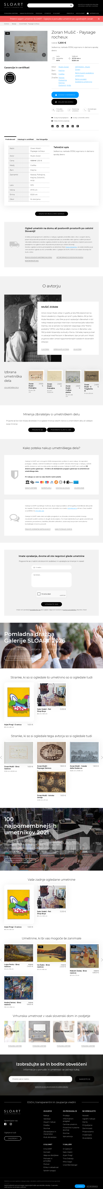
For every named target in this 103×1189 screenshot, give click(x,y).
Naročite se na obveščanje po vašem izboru (51, 1087)
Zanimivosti (87, 1128)
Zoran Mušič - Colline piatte (73, 377)
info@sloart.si (72, 508)
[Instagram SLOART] (11, 1124)
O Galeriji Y (67, 1149)
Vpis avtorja (68, 1136)
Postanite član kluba (61, 430)
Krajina (61, 70)
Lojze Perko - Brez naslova (18, 953)
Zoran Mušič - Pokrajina (36, 376)
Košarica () (94, 13)
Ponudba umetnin (11, 13)
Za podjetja (87, 1138)
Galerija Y (13, 1138)
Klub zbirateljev (49, 1137)
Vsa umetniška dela (11, 387)
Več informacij (92, 1186)
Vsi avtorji (77, 349)
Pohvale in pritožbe (47, 1160)
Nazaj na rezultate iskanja (51, 214)
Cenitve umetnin (70, 1124)
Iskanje (14, 24)
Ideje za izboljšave (50, 1155)
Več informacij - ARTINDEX (20, 860)
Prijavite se (37, 430)
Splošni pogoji (49, 1171)
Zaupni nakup (49, 1122)
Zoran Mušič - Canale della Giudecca (84, 752)
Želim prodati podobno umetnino (83, 80)
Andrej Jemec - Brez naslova (18, 987)
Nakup (46, 1116)
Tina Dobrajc (68, 1158)
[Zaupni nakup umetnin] (63, 1031)
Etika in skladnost (51, 1167)
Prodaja (39, 13)
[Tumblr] (78, 126)
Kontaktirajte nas (32, 260)
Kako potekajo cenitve (63, 529)
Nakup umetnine (31, 488)
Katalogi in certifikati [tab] (26, 139)
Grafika (61, 74)
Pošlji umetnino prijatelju (61, 121)
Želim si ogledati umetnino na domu (38, 257)
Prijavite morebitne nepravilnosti (37, 529)
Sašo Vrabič (67, 1152)
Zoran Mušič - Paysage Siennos (51, 752)
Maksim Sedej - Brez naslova (84, 956)
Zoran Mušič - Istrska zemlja (51, 782)
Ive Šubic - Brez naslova (51, 953)
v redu (79, 1186)
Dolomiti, (62, 85)
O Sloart (56, 13)
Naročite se (84, 1079)
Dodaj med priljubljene (60, 117)
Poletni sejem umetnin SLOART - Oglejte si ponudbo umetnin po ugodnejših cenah (51, 19)
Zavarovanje (79, 488)
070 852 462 (39, 511)
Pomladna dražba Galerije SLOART (24, 658)
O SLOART (47, 1149)
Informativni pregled (68, 1120)
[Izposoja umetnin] (39, 1031)
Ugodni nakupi (88, 1119)
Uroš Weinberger (70, 1165)
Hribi (69, 85)
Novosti (85, 1116)
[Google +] (68, 126)
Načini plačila (46, 488)
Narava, (62, 78)
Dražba (46, 1125)
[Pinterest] (73, 126)
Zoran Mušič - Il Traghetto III (91, 376)
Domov (6, 24)
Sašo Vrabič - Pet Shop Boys (51, 694)
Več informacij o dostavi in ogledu (69, 257)
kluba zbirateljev (71, 247)
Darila (85, 1122)
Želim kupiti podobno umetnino (84, 74)
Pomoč (46, 1164)
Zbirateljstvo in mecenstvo (49, 1133)
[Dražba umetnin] (88, 1031)
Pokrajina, (63, 80)
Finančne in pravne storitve (71, 1129)
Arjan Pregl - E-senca (18, 702)
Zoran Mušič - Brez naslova (18, 753)
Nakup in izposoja (26, 13)
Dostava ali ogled (63, 488)
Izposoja (46, 1119)
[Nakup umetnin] (15, 1031)
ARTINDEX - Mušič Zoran (82, 68)
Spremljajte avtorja (61, 349)
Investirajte (87, 1135)
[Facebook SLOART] (5, 1124)
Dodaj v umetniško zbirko (81, 117)
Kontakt (46, 1152)
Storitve (47, 13)
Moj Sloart (80, 13)
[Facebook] (53, 126)
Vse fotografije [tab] (42, 139)
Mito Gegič (67, 1162)
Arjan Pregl (67, 1155)
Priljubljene (87, 1125)
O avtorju (45, 349)
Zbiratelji (70, 13)
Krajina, (62, 83)
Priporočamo (88, 1132)
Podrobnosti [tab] (10, 139)
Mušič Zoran (64, 67)
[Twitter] (58, 126)
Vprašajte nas (51, 604)
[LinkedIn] (63, 126)
